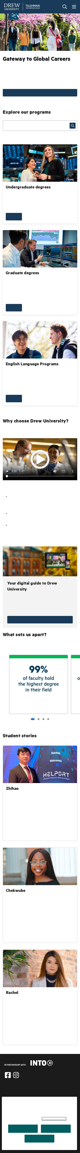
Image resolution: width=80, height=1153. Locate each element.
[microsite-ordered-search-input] (73, 126)
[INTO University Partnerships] (28, 1062)
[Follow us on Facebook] (7, 1075)
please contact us (29, 1095)
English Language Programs (32, 364)
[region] (39, 1123)
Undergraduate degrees (28, 187)
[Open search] (65, 7)
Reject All (56, 1128)
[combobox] (40, 125)
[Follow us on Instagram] (16, 1075)
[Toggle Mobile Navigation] (74, 7)
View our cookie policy (54, 1118)
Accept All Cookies (23, 1128)
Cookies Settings (39, 1138)
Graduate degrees (22, 273)
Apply (40, 92)
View (40, 619)
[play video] (40, 459)
